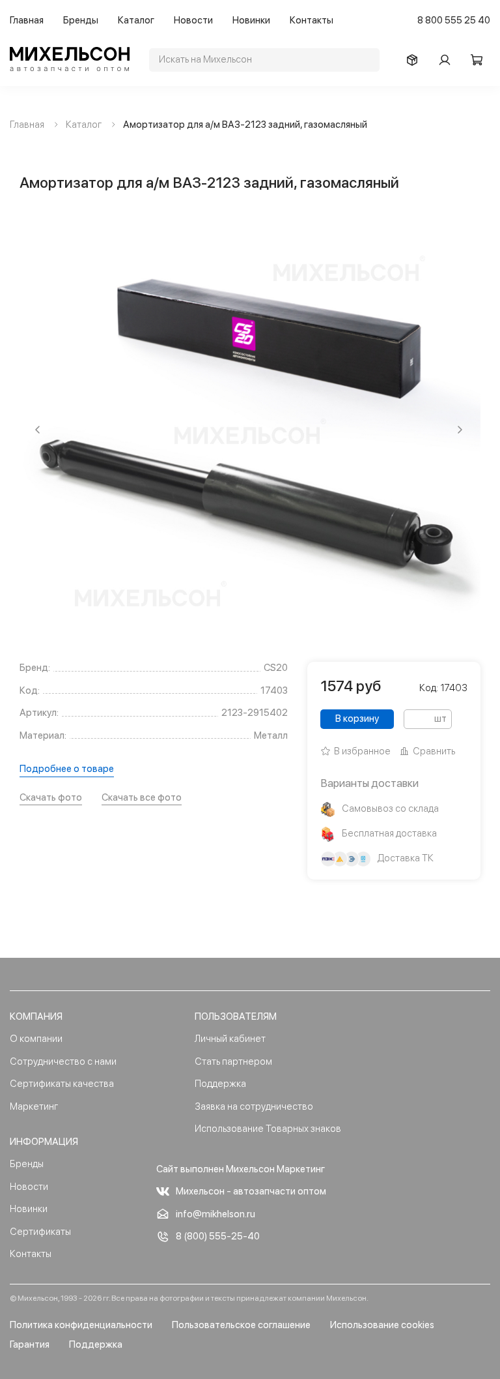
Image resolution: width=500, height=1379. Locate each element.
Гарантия (29, 1344)
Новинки (251, 20)
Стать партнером (233, 1061)
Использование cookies (382, 1325)
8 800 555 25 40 (453, 20)
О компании (36, 1039)
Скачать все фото (142, 797)
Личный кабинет (230, 1039)
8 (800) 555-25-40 (218, 1236)
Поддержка (220, 1084)
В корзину (357, 718)
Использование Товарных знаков (268, 1128)
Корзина (480, 60)
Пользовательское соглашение (241, 1325)
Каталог (136, 20)
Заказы (415, 60)
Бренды (80, 20)
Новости (193, 20)
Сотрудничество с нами (63, 1061)
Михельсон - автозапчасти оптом (251, 1191)
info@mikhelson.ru (215, 1214)
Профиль (448, 60)
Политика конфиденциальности (81, 1325)
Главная (27, 20)
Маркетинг (34, 1106)
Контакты (311, 20)
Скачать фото (51, 797)
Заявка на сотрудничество (254, 1106)
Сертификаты (40, 1232)
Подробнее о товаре (67, 769)
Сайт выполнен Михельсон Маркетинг (240, 1169)
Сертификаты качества (62, 1084)
